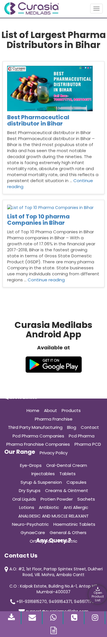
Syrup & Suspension (41, 482)
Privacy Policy (54, 453)
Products (71, 410)
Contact (90, 427)
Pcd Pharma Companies (38, 436)
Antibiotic (49, 507)
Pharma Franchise (53, 419)
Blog (71, 427)
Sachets (86, 499)
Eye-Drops (31, 465)
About (50, 410)
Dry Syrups (30, 490)
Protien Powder (57, 499)
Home (33, 410)
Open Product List (98, 596)
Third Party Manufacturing (35, 427)
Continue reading (46, 280)
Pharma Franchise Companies (38, 444)
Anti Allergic (76, 507)
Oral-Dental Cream (66, 465)
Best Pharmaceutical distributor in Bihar (38, 120)
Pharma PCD (87, 444)
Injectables (43, 474)
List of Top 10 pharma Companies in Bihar (38, 219)
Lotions (26, 507)
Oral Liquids (24, 499)
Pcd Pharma (81, 436)
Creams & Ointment (66, 490)
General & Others (68, 532)
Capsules (76, 482)
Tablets (67, 474)
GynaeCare (33, 532)
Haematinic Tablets (74, 524)
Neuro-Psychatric (30, 524)
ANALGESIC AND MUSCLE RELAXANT (53, 516)
